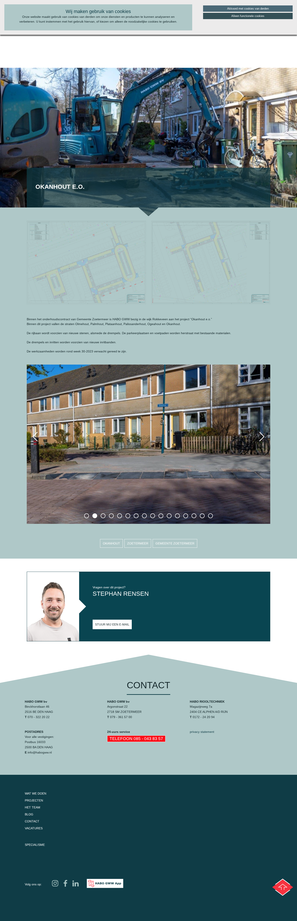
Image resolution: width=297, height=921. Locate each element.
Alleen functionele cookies (247, 16)
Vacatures (34, 828)
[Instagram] (55, 883)
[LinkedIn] (75, 883)
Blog (29, 814)
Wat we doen (35, 793)
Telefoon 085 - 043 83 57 (136, 738)
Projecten (34, 800)
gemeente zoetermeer (174, 543)
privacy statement (202, 731)
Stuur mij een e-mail (112, 624)
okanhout (111, 543)
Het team (32, 807)
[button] (86, 515)
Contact (32, 821)
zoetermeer (137, 543)
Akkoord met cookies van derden (248, 8)
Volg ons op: (33, 884)
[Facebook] (65, 883)
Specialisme (35, 844)
